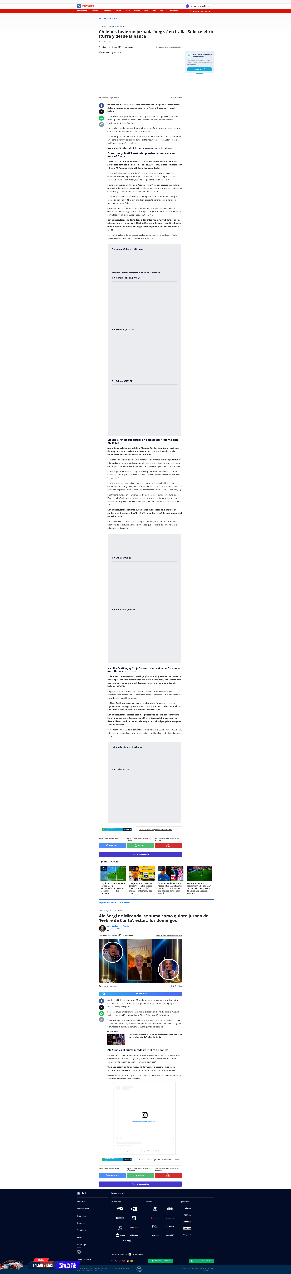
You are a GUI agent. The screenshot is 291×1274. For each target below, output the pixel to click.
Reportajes (82, 1244)
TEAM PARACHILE (158, 11)
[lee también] (116, 1039)
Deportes (81, 1223)
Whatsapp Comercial (162, 1261)
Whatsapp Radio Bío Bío (202, 1261)
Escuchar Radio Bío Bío (201, 11)
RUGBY (118, 11)
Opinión (80, 1237)
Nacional (81, 1201)
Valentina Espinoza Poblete (118, 926)
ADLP (146, 11)
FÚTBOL (95, 11)
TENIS (128, 11)
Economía (81, 1216)
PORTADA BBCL (82, 11)
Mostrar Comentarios (140, 854)
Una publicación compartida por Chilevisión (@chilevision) (145, 1151)
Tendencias (82, 1230)
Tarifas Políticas (83, 1259)
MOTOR (137, 11)
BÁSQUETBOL (107, 11)
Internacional (83, 1208)
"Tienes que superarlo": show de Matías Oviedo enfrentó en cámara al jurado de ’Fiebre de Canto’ (155, 1036)
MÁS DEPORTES (174, 11)
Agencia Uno (107, 41)
